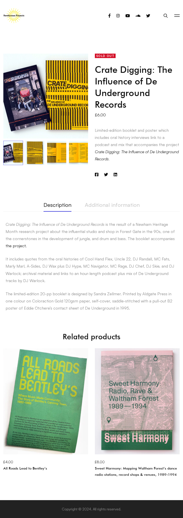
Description (57, 204)
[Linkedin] (115, 174)
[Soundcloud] (138, 15)
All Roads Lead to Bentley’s (25, 468)
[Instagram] (118, 15)
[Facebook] (109, 15)
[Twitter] (148, 15)
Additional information (112, 204)
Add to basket (21, 447)
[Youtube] (127, 15)
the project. (16, 245)
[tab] (57, 205)
